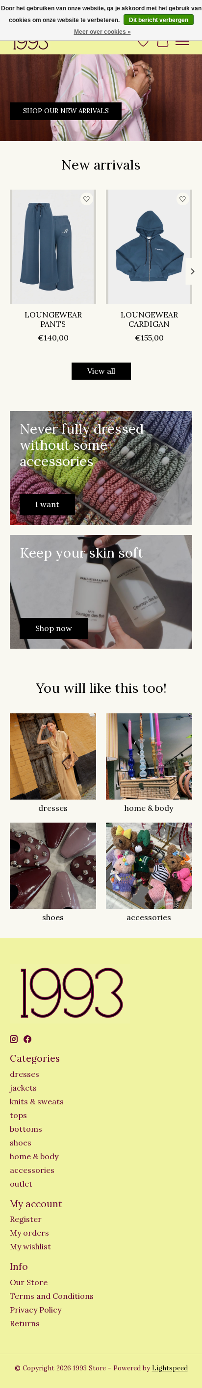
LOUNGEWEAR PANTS (53, 319)
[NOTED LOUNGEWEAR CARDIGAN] (149, 247)
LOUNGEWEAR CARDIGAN (149, 319)
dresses (53, 808)
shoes (53, 917)
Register (26, 1219)
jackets (23, 1088)
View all (101, 371)
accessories (148, 917)
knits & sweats (37, 1101)
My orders (29, 1233)
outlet (21, 1184)
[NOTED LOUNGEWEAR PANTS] (53, 247)
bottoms (26, 1129)
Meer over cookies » (102, 31)
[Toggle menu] (182, 41)
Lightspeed (170, 1368)
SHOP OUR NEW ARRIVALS (66, 110)
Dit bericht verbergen (158, 20)
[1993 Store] (30, 41)
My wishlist (30, 1246)
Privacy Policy (35, 1310)
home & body (149, 808)
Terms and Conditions (52, 1296)
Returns (25, 1323)
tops (18, 1115)
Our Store (29, 1282)
